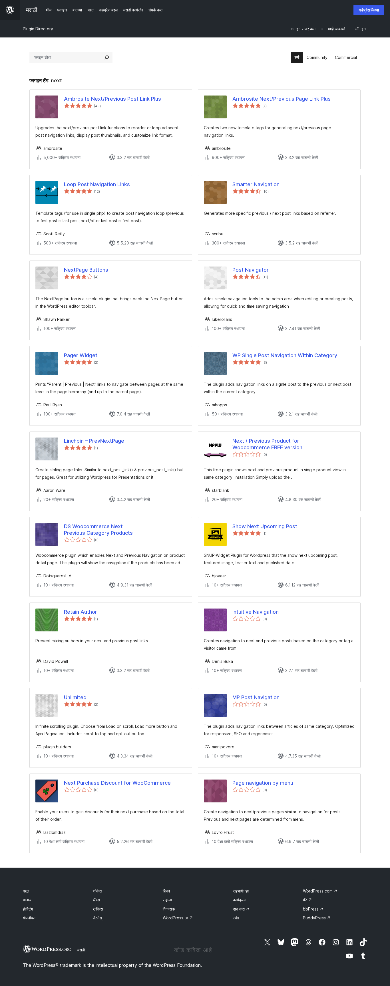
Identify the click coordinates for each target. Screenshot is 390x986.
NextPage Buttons (86, 270)
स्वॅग (236, 917)
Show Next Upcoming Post (264, 526)
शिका (166, 890)
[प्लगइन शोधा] (106, 57)
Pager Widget (80, 355)
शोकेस (97, 890)
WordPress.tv (178, 917)
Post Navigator (250, 270)
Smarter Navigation (256, 184)
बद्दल (26, 890)
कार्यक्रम (239, 899)
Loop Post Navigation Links (97, 184)
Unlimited (75, 697)
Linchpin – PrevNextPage (94, 441)
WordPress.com (320, 890)
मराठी (81, 950)
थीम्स (96, 899)
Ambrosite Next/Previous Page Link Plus (281, 99)
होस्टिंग (28, 909)
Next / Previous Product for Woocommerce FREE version (267, 444)
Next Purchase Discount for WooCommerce (117, 783)
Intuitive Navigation (255, 612)
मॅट (307, 899)
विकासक (169, 909)
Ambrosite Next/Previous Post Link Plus (112, 99)
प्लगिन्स (98, 909)
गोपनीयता (29, 917)
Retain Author (80, 612)
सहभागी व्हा (241, 890)
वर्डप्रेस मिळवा (369, 9)
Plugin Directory (38, 28)
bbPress (313, 909)
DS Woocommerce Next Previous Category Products (98, 529)
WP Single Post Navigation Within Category (284, 355)
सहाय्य (167, 899)
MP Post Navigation (256, 697)
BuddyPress (317, 917)
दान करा (241, 909)
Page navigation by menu (262, 783)
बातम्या (27, 899)
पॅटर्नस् (97, 917)
